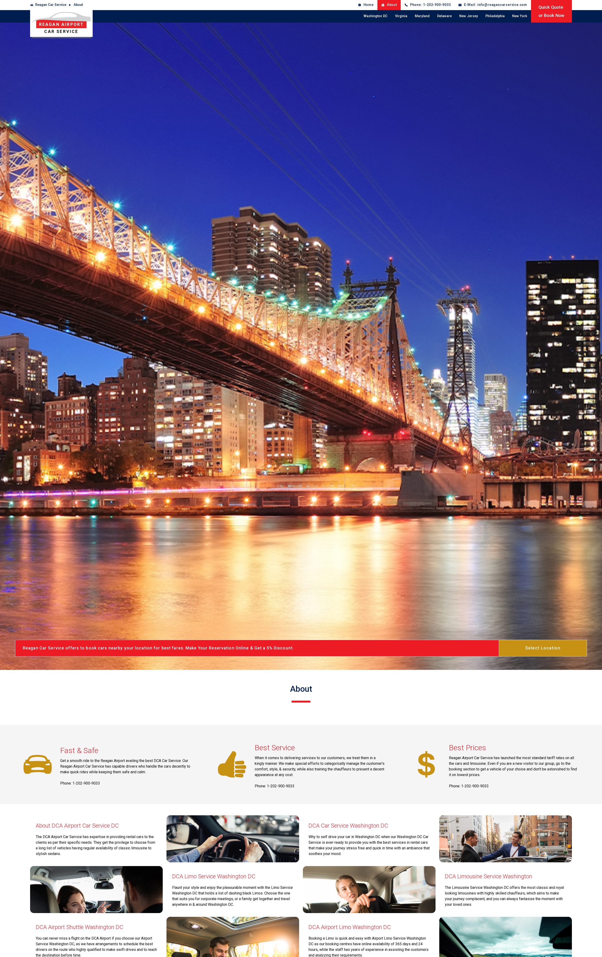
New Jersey (468, 16)
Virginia (401, 16)
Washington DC (376, 16)
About (78, 5)
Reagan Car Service (50, 5)
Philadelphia (495, 16)
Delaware (444, 16)
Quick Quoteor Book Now (551, 11)
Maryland (422, 16)
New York (519, 16)
